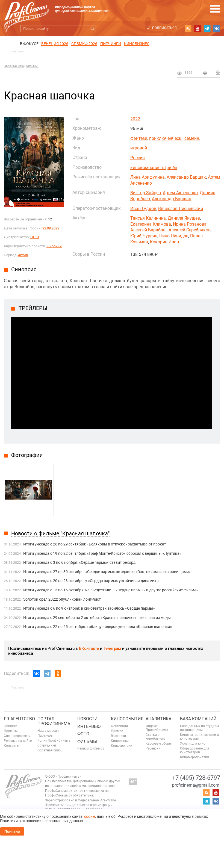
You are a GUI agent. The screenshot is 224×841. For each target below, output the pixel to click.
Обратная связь (50, 750)
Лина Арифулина (147, 177)
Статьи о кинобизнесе (155, 736)
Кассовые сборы (159, 743)
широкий (54, 246)
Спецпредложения (18, 736)
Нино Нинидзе (173, 235)
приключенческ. (165, 138)
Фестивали (119, 726)
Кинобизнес (136, 44)
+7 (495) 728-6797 (196, 777)
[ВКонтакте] (36, 673)
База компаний (198, 718)
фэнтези (138, 138)
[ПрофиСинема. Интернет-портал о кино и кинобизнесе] (26, 11)
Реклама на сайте (18, 741)
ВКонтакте (89, 648)
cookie (89, 816)
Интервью (89, 726)
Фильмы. (32, 66)
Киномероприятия (194, 757)
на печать (205, 73)
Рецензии (153, 748)
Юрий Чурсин (143, 235)
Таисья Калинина (148, 218)
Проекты (10, 731)
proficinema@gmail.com (195, 785)
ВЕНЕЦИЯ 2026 (54, 44)
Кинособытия (127, 718)
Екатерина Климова (150, 224)
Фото (83, 733)
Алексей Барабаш (148, 229)
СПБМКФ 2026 (84, 44)
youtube (197, 28)
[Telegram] (47, 673)
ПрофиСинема (14, 66)
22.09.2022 (50, 228)
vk (216, 28)
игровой (138, 148)
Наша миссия (48, 731)
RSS (188, 28)
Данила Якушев (184, 218)
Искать (92, 28)
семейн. (192, 138)
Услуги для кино (192, 743)
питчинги (110, 44)
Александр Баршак (186, 177)
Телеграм (112, 648)
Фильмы (87, 741)
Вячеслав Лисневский (180, 208)
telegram (207, 28)
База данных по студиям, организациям (199, 728)
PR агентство (19, 718)
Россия (137, 157)
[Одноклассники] (58, 673)
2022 (135, 119)
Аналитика (158, 718)
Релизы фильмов (90, 748)
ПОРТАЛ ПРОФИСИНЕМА (53, 721)
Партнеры (45, 735)
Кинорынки (120, 741)
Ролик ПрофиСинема (53, 740)
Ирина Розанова (190, 224)
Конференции (121, 746)
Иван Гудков (143, 208)
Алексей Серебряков (190, 229)
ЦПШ (34, 237)
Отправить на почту (218, 72)
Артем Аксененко (180, 192)
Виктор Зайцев (145, 192)
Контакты (11, 746)
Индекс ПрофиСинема (157, 728)
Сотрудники (46, 745)
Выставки (118, 736)
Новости (10, 726)
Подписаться (164, 28)
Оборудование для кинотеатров (194, 750)
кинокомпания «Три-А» (153, 167)
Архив (23, 255)
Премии (117, 731)
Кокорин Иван (164, 241)
